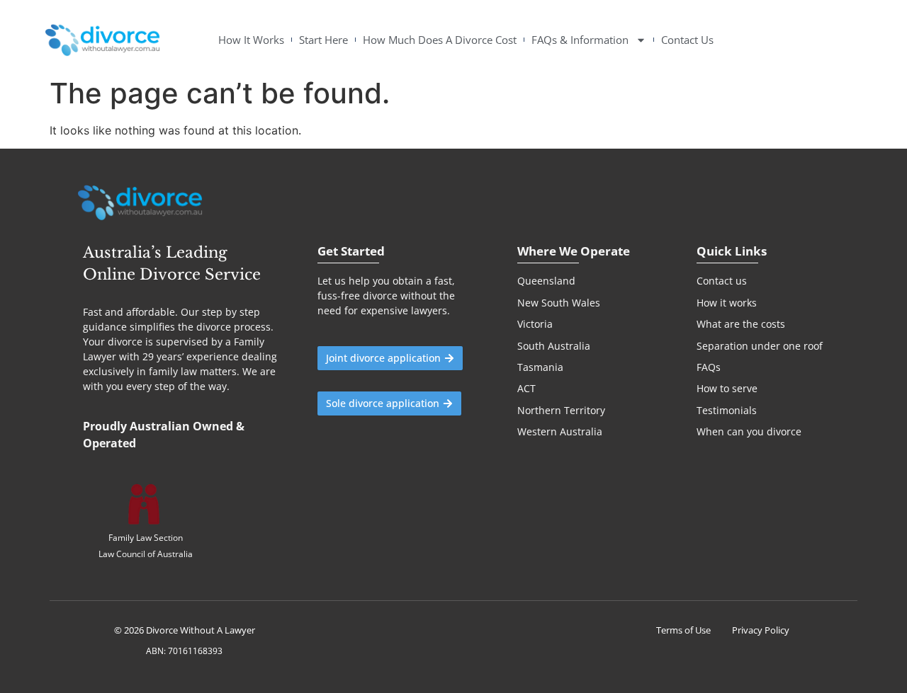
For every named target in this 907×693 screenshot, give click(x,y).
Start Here (323, 40)
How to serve (727, 388)
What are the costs (741, 324)
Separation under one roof (760, 346)
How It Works (251, 40)
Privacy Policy (760, 630)
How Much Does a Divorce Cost (440, 40)
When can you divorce (749, 431)
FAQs (709, 367)
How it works (727, 302)
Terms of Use (683, 630)
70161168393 (194, 651)
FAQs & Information (580, 40)
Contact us (722, 280)
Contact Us (687, 40)
